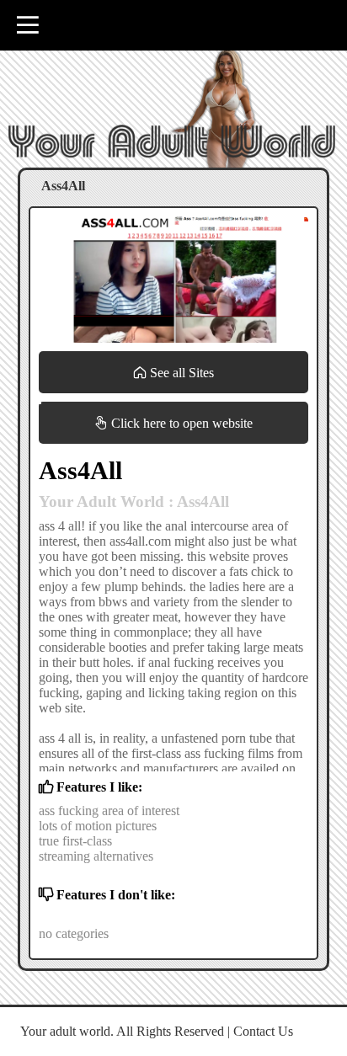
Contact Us (263, 1031)
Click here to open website (180, 423)
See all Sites (180, 372)
